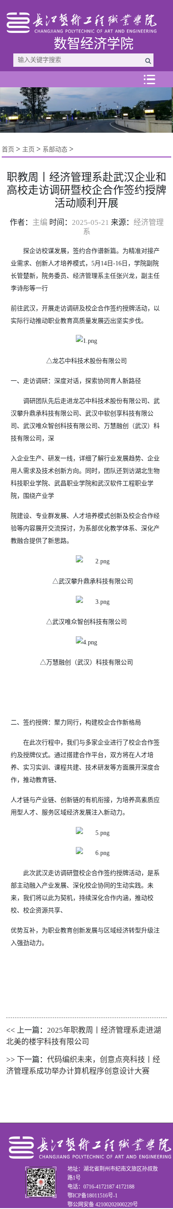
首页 (8, 149)
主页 (28, 149)
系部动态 (55, 149)
